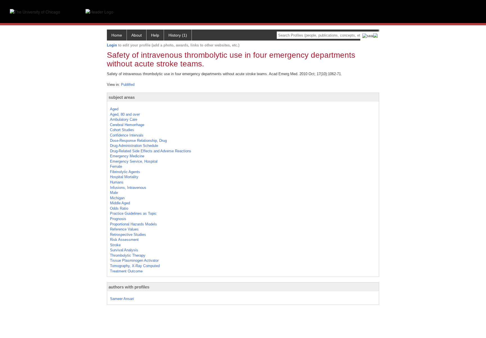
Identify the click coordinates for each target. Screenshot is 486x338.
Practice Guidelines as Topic (133, 213)
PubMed (127, 84)
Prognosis (118, 219)
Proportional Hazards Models (133, 224)
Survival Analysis (124, 250)
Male (114, 193)
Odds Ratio (119, 208)
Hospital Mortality (124, 177)
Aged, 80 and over (125, 114)
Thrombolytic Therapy (127, 255)
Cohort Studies (122, 130)
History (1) (177, 35)
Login (112, 45)
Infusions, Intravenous (128, 187)
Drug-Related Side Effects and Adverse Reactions (150, 151)
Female (116, 166)
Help (155, 35)
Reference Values (124, 229)
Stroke (115, 245)
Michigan (117, 198)
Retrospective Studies (128, 234)
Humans (116, 182)
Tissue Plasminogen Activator (134, 260)
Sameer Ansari (122, 299)
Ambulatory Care (123, 119)
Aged (114, 109)
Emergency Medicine (127, 156)
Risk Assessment (124, 240)
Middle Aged (120, 203)
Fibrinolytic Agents (125, 172)
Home (116, 35)
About (136, 35)
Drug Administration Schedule (134, 146)
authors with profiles (129, 287)
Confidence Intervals (126, 135)
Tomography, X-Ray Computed (135, 266)
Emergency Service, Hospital (134, 161)
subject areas (122, 97)
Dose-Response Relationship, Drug (138, 140)
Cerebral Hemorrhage (127, 125)
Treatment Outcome (126, 271)
